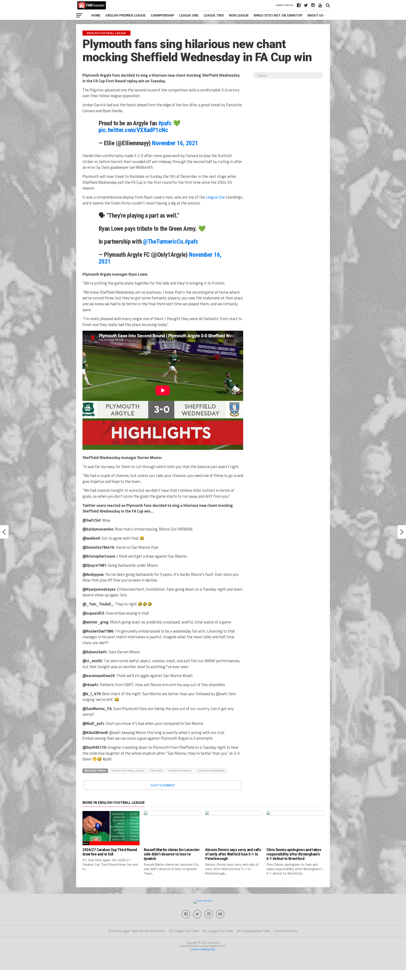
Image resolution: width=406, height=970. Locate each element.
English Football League (128, 770)
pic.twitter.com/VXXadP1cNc (133, 130)
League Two (214, 15)
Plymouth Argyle (180, 770)
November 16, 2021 (175, 143)
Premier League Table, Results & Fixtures (137, 931)
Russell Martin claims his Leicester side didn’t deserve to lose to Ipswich (172, 854)
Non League (239, 15)
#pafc (164, 123)
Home (95, 15)
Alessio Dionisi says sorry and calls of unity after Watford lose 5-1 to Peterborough (233, 854)
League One (189, 15)
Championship (162, 15)
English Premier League (126, 15)
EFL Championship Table (253, 931)
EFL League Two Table (218, 931)
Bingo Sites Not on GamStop (278, 15)
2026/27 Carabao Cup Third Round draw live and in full (109, 852)
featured (156, 770)
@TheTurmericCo (163, 241)
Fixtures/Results (286, 931)
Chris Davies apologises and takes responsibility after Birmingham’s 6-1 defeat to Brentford (293, 854)
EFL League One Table (184, 931)
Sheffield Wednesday (211, 770)
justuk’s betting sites (203, 949)
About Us (315, 15)
